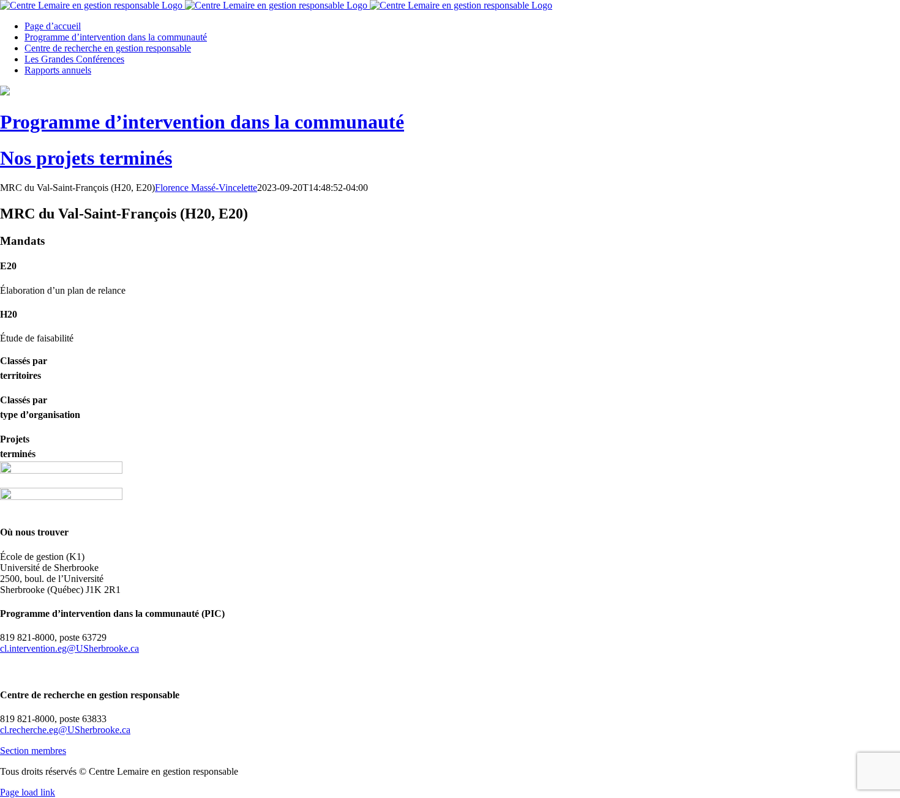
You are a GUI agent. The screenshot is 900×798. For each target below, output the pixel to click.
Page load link (27, 792)
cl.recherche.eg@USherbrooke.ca (65, 730)
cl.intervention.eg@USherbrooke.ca (69, 648)
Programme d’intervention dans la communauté (202, 122)
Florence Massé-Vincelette (206, 187)
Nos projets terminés (86, 158)
